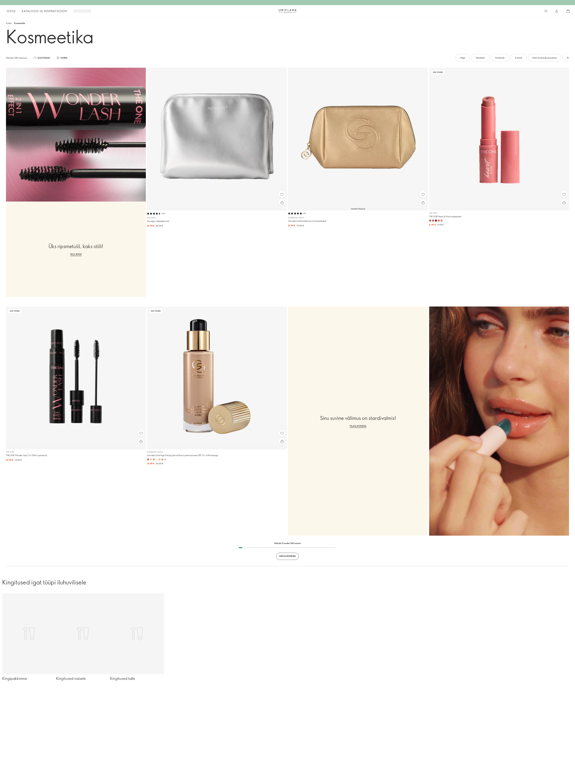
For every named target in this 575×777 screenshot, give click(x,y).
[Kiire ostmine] (282, 202)
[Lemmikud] (282, 194)
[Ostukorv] (568, 11)
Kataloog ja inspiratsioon (44, 11)
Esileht (9, 23)
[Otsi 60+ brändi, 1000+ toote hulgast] (546, 11)
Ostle (11, 11)
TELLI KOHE (76, 254)
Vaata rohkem (358, 426)
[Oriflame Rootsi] (287, 11)
